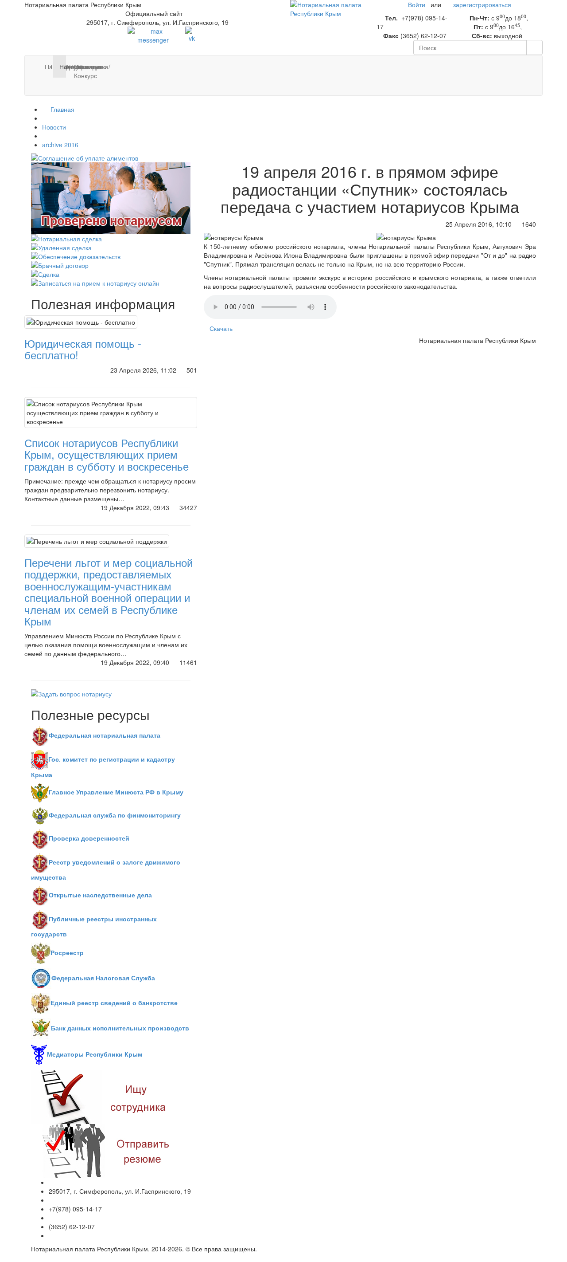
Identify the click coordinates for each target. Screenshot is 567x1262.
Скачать (221, 328)
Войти (416, 4)
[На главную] (326, 8)
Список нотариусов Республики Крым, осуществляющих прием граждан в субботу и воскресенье (106, 454)
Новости (54, 126)
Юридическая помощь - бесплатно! (82, 348)
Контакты (82, 66)
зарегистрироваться (482, 4)
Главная (61, 109)
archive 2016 (60, 144)
